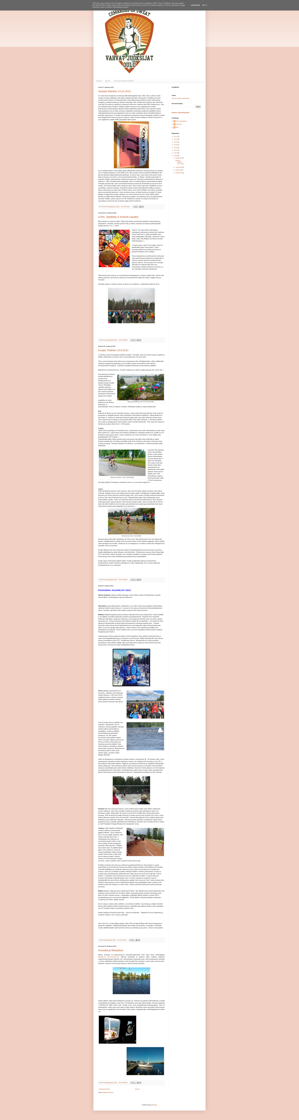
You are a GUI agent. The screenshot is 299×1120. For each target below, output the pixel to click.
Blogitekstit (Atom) (107, 1092)
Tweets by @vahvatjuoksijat (180, 98)
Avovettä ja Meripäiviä (110, 950)
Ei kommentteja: (125, 206)
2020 (175, 142)
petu (177, 127)
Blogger (154, 1105)
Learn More (195, 5)
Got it (204, 5)
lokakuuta (178, 158)
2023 (175, 136)
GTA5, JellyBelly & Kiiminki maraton (118, 216)
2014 (175, 153)
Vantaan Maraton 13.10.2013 (114, 91)
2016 (175, 147)
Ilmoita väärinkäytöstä (180, 112)
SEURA (99, 81)
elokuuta (178, 170)
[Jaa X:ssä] (138, 207)
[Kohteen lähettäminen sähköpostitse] (134, 207)
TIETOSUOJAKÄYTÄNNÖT (124, 81)
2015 (175, 150)
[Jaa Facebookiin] (140, 207)
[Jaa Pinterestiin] (143, 207)
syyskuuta (178, 167)
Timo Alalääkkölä (181, 121)
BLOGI (107, 81)
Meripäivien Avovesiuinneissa (108, 957)
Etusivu (137, 1089)
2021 (175, 139)
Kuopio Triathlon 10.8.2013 (113, 350)
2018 (175, 145)
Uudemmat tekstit (104, 1089)
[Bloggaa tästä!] (136, 207)
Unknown (179, 124)
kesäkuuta (178, 173)
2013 (175, 156)
